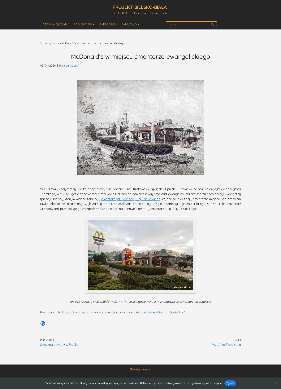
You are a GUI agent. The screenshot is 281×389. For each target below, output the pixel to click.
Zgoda (230, 383)
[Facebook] (43, 323)
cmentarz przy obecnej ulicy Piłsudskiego (130, 199)
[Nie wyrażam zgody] (276, 383)
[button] (93, 24)
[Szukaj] (212, 24)
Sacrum (75, 65)
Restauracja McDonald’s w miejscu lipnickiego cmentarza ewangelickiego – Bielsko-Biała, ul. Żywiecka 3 (112, 312)
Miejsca (64, 65)
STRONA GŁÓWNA (56, 24)
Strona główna (49, 43)
